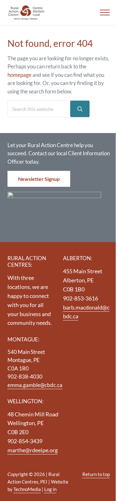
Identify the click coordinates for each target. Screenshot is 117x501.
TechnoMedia (27, 489)
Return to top (96, 474)
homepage (19, 75)
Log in (50, 489)
